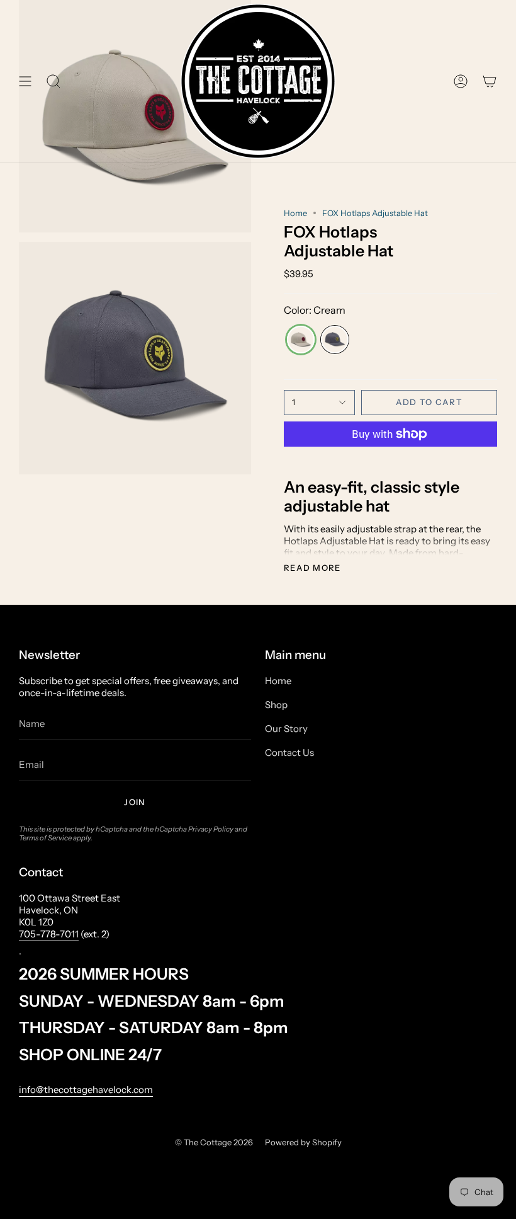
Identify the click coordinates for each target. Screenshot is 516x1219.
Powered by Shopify (303, 1142)
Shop (276, 705)
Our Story (286, 729)
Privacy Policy (210, 829)
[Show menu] (25, 81)
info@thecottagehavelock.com (86, 1090)
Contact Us (289, 752)
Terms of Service (45, 837)
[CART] (489, 81)
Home (295, 213)
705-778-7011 (49, 934)
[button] (53, 81)
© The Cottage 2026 (214, 1142)
